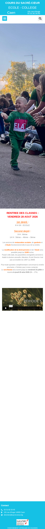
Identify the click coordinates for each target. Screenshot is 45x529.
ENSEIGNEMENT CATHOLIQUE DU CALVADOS (23, 528)
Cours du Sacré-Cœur (22, 2)
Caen (11, 12)
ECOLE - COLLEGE (22, 7)
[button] (4, 18)
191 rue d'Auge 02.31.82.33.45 (33, 12)
